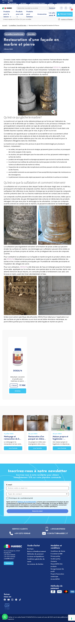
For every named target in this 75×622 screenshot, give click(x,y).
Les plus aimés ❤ (52, 14)
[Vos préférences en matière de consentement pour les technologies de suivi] (71, 618)
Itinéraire (9, 563)
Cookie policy (55, 559)
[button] (5, 617)
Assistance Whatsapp (67, 19)
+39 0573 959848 (22, 533)
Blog (51, 3)
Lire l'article (13, 448)
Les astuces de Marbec (64, 3)
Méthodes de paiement (35, 554)
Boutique (30, 549)
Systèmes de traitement (37, 3)
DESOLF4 (56, 67)
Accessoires (42, 14)
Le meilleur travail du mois (17, 25)
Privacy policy (55, 556)
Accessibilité (55, 579)
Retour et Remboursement (36, 551)
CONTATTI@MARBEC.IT (57, 533)
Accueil (4, 25)
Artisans (23, 3)
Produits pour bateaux (29, 14)
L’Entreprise (12, 3)
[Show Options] (67, 494)
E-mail (9, 485)
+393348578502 (57, 529)
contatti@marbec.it (9, 559)
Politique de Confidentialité (27, 502)
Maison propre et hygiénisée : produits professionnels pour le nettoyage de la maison (61, 437)
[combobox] (37, 494)
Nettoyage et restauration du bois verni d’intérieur (13, 437)
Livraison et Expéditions (35, 556)
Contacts (54, 561)
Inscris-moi (37, 511)
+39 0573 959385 (9, 557)
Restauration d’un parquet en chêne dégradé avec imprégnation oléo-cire (36, 437)
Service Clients (20, 529)
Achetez (18, 391)
